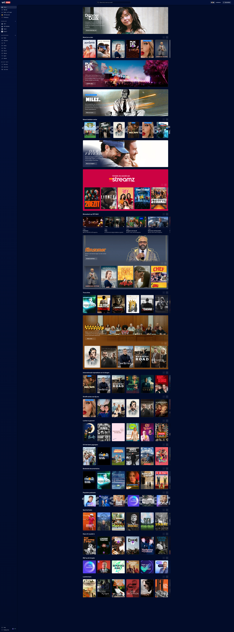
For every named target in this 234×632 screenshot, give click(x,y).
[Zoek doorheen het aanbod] (15, 35)
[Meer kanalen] (15, 21)
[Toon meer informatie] (102, 218)
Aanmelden (227, 2)
